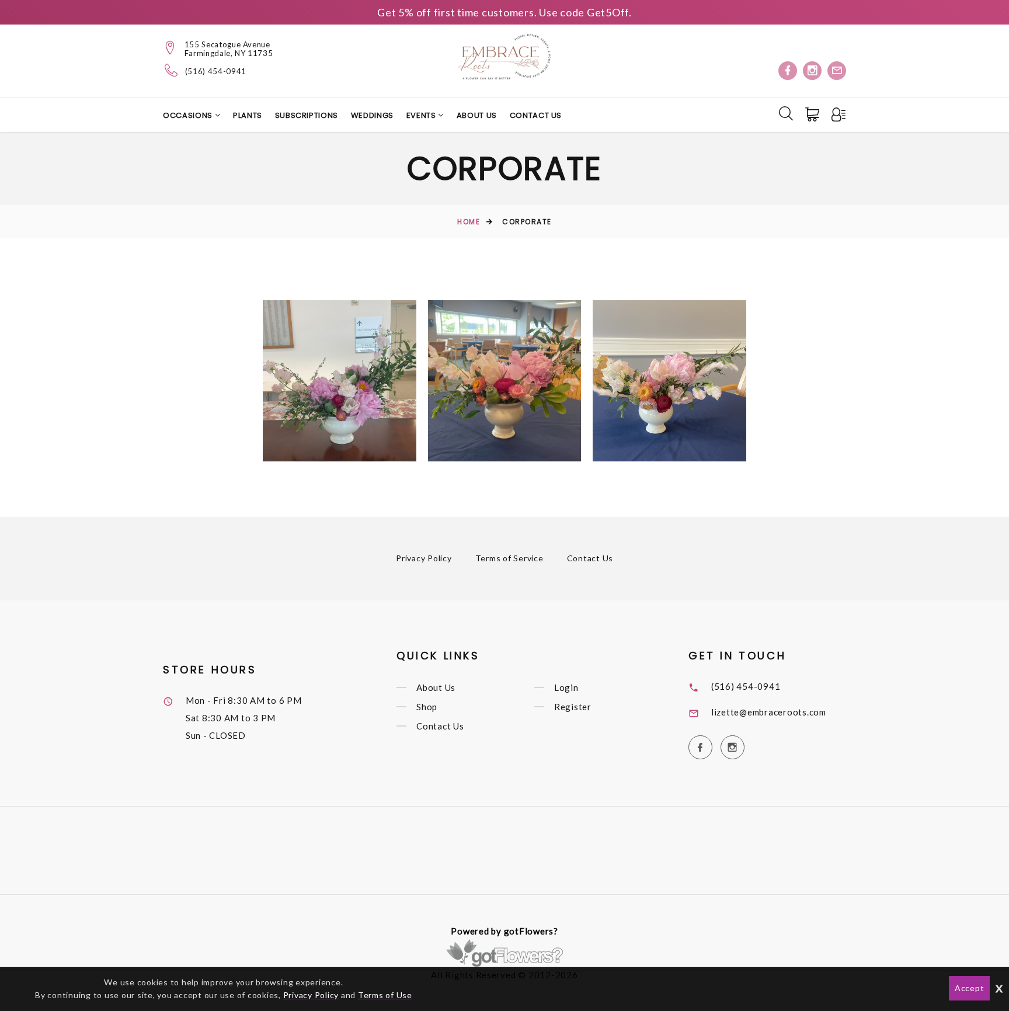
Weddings (372, 115)
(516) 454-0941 (215, 71)
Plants (247, 115)
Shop (426, 706)
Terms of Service (509, 558)
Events (422, 115)
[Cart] (813, 114)
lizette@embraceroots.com (768, 712)
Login (566, 687)
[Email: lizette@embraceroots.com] (836, 70)
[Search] (786, 113)
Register (573, 706)
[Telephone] (171, 70)
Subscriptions (306, 115)
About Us (477, 115)
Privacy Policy (424, 558)
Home (468, 222)
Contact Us (536, 115)
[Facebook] (787, 70)
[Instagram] (812, 70)
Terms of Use (385, 995)
